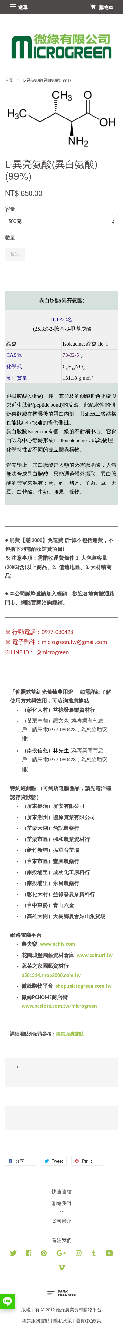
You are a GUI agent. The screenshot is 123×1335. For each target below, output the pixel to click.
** (61, 1213)
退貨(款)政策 (88, 1321)
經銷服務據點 (36, 1321)
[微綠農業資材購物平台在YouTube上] (109, 1255)
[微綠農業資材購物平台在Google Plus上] (61, 1255)
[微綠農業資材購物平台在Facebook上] (28, 1255)
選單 (22, 7)
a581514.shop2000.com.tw (51, 975)
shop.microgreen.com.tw (84, 986)
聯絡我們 (61, 1204)
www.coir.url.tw (95, 955)
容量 (10, 209)
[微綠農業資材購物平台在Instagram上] (78, 1255)
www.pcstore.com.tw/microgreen (59, 1006)
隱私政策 (62, 1321)
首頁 (9, 81)
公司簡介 (61, 1221)
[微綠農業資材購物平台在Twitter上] (13, 1255)
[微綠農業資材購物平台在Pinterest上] (43, 1255)
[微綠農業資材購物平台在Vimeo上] (61, 1269)
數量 (10, 238)
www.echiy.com (57, 944)
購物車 (105, 7)
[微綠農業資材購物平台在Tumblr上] (94, 1255)
